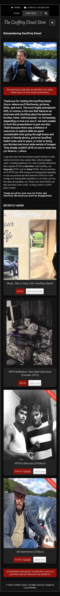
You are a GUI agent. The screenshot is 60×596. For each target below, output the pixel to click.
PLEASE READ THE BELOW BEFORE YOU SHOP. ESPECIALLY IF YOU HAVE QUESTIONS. (30, 91)
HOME (17, 8)
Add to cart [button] (35, 383)
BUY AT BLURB (34, 291)
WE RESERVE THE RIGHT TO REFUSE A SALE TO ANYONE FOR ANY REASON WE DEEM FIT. (30, 572)
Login (16, 13)
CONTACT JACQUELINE (38, 8)
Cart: (30, 13)
